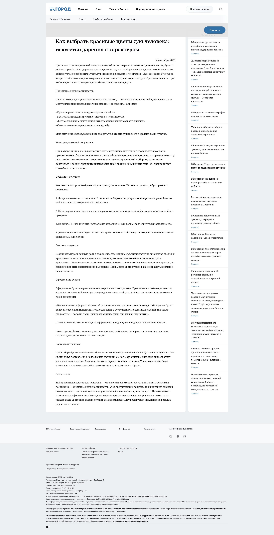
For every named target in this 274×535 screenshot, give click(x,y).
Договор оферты (88, 448)
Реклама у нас (128, 19)
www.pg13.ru (74, 465)
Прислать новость (199, 9)
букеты (165, 73)
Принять (215, 30)
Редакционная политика (127, 448)
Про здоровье (100, 429)
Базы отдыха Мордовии (79, 429)
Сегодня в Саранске (60, 19)
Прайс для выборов (103, 19)
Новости (83, 9)
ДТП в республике (53, 429)
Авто (98, 9)
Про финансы (124, 429)
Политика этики (52, 452)
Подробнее (121, 511)
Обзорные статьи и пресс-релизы (59, 448)
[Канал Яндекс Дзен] (184, 436)
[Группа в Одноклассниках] (177, 436)
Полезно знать (150, 429)
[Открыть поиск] (220, 9)
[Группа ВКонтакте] (170, 436)
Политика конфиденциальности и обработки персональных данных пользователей (95, 454)
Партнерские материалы (150, 9)
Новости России (118, 9)
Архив (120, 452)
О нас (82, 19)
